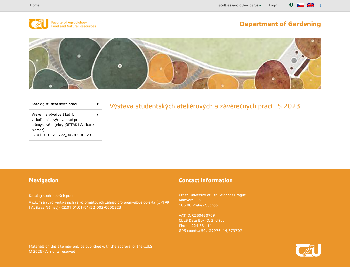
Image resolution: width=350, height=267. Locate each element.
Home (35, 5)
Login (273, 5)
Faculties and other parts (237, 5)
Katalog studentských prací (54, 104)
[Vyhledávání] (319, 5)
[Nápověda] (291, 5)
